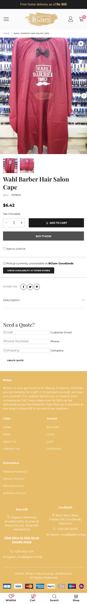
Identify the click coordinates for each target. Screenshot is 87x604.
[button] (3, 96)
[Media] (81, 44)
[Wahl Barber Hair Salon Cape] (43, 96)
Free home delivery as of (43, 4)
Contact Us (11, 448)
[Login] (70, 19)
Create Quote (15, 360)
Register (53, 427)
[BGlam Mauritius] (41, 19)
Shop (6, 434)
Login (51, 434)
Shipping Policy (14, 493)
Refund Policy (13, 485)
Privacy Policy (13, 478)
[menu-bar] (9, 19)
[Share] (23, 287)
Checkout (54, 448)
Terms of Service (15, 471)
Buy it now (43, 236)
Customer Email (61, 332)
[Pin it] (37, 287)
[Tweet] (30, 287)
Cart (50, 441)
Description (11, 300)
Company (57, 350)
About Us (9, 441)
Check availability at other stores (28, 270)
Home (7, 427)
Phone (55, 341)
